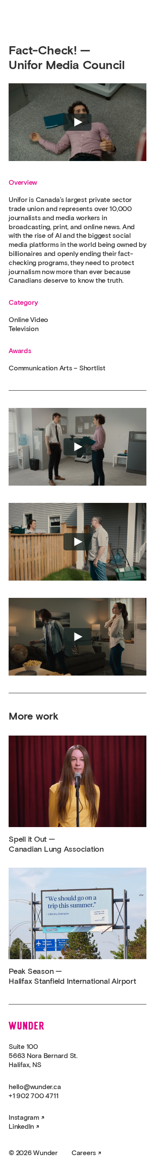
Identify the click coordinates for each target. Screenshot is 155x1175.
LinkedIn (21, 1126)
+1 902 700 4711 (33, 1096)
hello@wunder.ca (35, 1086)
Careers (83, 1153)
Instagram (24, 1117)
